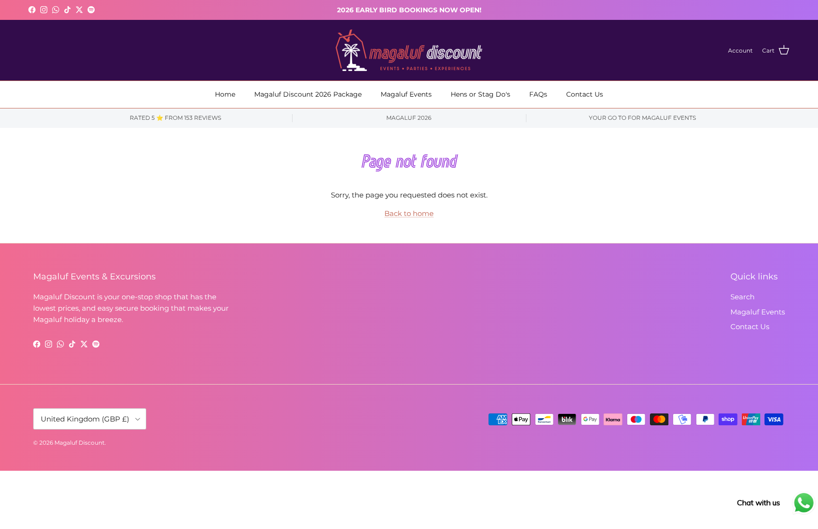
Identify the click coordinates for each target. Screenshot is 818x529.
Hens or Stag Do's (480, 94)
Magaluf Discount (79, 442)
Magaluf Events (406, 94)
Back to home (409, 213)
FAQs (538, 94)
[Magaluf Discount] (409, 50)
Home (225, 94)
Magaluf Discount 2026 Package (308, 94)
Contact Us (584, 94)
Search (742, 296)
